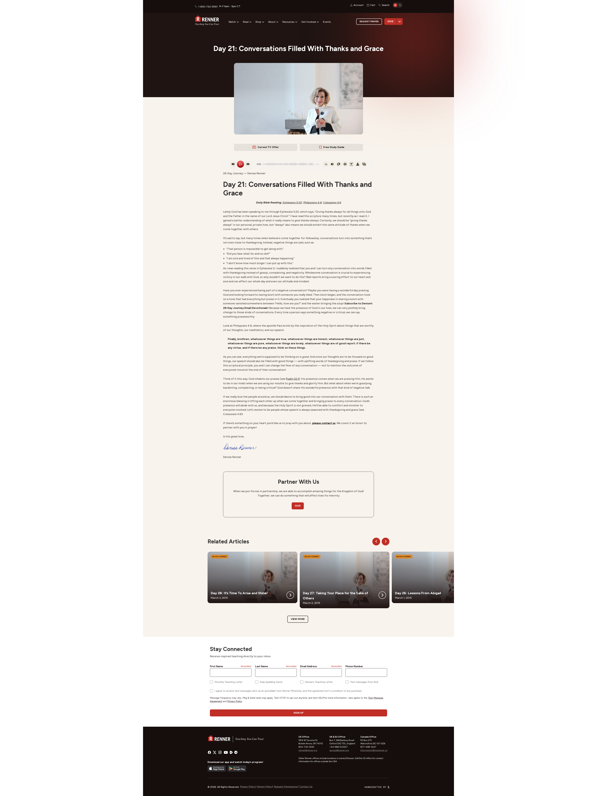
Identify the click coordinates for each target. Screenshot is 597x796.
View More (298, 619)
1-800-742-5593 (208, 6)
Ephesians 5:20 (292, 202)
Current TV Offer (268, 147)
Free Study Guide (333, 147)
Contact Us (305, 786)
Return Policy (264, 786)
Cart (372, 5)
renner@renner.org (307, 750)
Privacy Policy (247, 786)
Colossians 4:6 (332, 202)
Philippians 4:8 (312, 202)
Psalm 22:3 (292, 379)
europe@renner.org (339, 750)
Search (385, 5)
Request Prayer (369, 21)
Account (358, 5)
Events (327, 21)
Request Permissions (285, 786)
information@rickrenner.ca (373, 750)
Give (390, 21)
